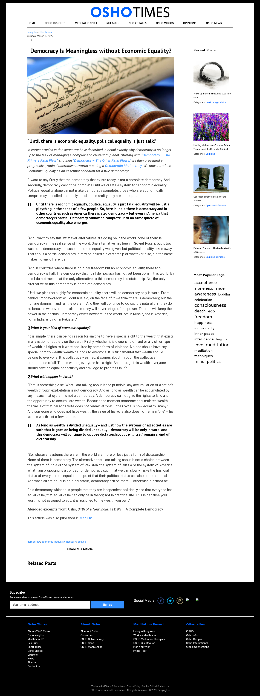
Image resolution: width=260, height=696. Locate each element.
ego (211, 311)
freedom (203, 316)
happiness (203, 323)
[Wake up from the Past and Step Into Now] (211, 76)
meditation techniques (203, 353)
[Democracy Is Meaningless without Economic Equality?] (100, 95)
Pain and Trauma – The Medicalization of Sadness (212, 250)
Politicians (220, 205)
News (31, 658)
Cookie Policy (149, 686)
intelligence (204, 339)
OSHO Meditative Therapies (149, 639)
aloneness (203, 288)
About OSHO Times (39, 631)
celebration (203, 300)
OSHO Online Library (92, 639)
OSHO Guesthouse (144, 643)
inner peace (204, 334)
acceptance (205, 282)
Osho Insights (36, 635)
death (200, 311)
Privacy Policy (133, 686)
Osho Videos (35, 650)
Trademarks (97, 686)
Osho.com (86, 635)
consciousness (210, 305)
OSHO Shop (87, 643)
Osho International (197, 643)
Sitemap (32, 662)
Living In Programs (144, 631)
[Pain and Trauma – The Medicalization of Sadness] (211, 231)
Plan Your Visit (142, 647)
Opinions (210, 154)
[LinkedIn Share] (104, 530)
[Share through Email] (121, 530)
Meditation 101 (36, 639)
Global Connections (197, 647)
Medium (85, 518)
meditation (218, 344)
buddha (224, 294)
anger (220, 288)
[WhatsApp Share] (112, 530)
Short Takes (35, 647)
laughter (221, 339)
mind (199, 361)
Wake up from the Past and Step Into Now (212, 95)
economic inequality (53, 541)
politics (82, 541)
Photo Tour (139, 650)
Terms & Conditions (115, 686)
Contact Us (163, 686)
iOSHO (190, 631)
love (198, 344)
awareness (205, 294)
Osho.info (192, 635)
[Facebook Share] (78, 530)
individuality (204, 328)
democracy (33, 541)
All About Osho (89, 631)
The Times (45, 32)
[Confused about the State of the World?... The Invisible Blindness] (211, 179)
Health (209, 102)
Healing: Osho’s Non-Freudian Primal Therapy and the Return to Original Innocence (211, 147)
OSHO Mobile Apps (91, 647)
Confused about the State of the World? (210, 199)
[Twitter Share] (87, 530)
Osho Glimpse (194, 639)
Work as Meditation (144, 635)
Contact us (34, 666)
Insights (32, 32)
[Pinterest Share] (95, 530)
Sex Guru (33, 643)
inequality (71, 541)
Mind (224, 102)
